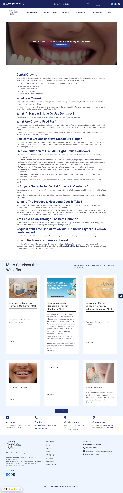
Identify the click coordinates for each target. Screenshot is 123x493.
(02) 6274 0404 (91, 448)
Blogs (48, 451)
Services (49, 448)
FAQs (109, 12)
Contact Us (50, 461)
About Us (49, 458)
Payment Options (96, 12)
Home (48, 445)
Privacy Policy (51, 464)
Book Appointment (61, 45)
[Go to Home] (120, 296)
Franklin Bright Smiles (92, 454)
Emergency (50, 455)
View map (109, 428)
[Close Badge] (22, 487)
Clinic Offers (66, 12)
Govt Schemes (81, 12)
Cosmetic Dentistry (50, 12)
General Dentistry (33, 12)
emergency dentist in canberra (34, 248)
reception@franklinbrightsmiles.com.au (99, 451)
